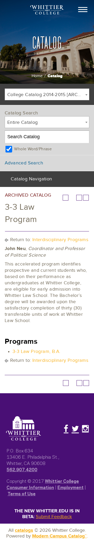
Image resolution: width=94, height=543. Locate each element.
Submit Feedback (54, 516)
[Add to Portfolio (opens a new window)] (65, 198)
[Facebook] (66, 429)
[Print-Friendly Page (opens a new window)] (79, 198)
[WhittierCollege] (47, 10)
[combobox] (47, 94)
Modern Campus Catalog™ (59, 536)
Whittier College (62, 481)
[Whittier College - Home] (23, 428)
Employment (70, 487)
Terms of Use (22, 493)
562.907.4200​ (22, 469)
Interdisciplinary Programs (60, 239)
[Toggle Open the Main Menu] (82, 9)
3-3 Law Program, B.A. (36, 351)
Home (37, 76)
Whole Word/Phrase (33, 149)
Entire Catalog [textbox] (22, 122)
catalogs (24, 530)
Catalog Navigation (31, 179)
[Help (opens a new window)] (86, 198)
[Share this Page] (72, 198)
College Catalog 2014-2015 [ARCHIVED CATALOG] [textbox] (48, 94)
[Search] (83, 136)
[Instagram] (85, 428)
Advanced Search (24, 163)
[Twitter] (75, 429)
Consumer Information (30, 487)
